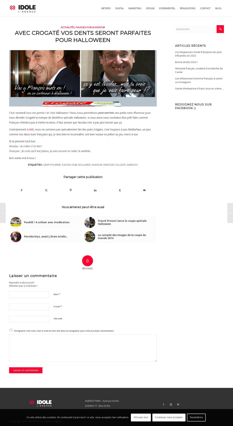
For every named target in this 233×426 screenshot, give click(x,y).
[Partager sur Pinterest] (71, 190)
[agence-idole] (22, 8)
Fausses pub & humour (90, 27)
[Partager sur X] (46, 190)
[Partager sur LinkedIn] (95, 190)
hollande (84, 164)
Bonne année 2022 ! (186, 62)
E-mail (58, 306)
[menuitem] (106, 8)
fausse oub (69, 164)
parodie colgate (114, 164)
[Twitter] (178, 404)
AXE (31, 129)
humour (97, 164)
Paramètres (196, 417)
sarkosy (132, 164)
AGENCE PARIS (93, 400)
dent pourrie (52, 164)
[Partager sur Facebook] (21, 190)
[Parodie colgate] (83, 78)
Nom (57, 294)
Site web (58, 318)
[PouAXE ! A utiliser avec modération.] (3, 213)
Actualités (68, 27)
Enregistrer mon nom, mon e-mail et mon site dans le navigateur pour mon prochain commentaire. (64, 330)
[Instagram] (171, 404)
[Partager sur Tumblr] (120, 190)
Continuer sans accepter (169, 417)
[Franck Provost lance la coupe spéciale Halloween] (230, 213)
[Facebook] (163, 404)
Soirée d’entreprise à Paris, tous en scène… (199, 88)
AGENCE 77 (91, 405)
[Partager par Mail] (144, 190)
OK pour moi (141, 417)
